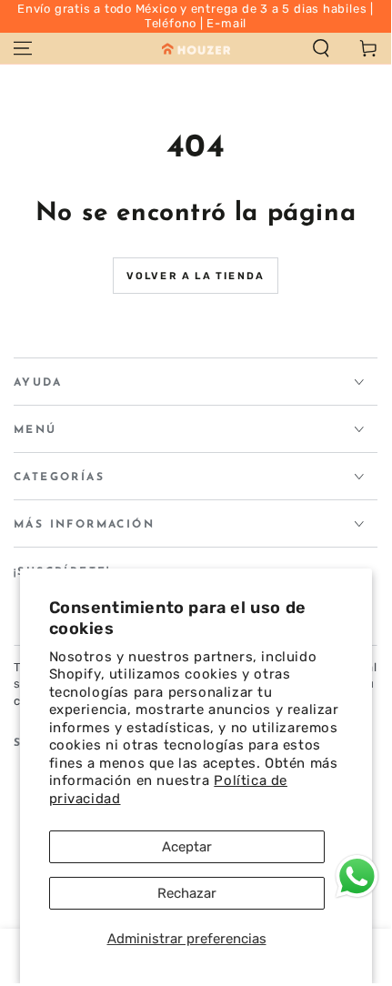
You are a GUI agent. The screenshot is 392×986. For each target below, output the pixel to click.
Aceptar (187, 847)
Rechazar (186, 893)
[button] (321, 48)
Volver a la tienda (196, 276)
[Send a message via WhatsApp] (357, 876)
